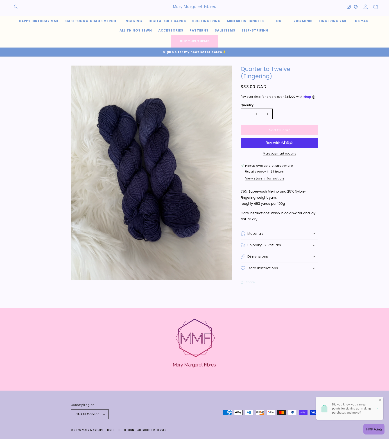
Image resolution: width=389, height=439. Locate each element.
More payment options (279, 153)
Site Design (126, 430)
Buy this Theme (194, 41)
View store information (264, 178)
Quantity (247, 105)
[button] (16, 7)
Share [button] (250, 282)
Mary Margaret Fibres (98, 430)
